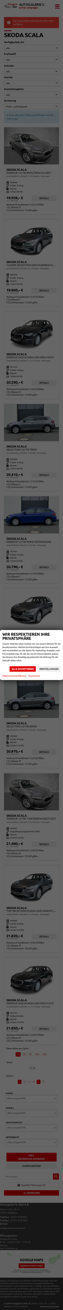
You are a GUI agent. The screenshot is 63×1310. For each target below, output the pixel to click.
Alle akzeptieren (23, 669)
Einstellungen (49, 669)
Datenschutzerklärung (14, 675)
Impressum (34, 675)
